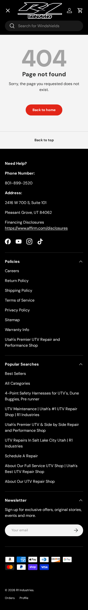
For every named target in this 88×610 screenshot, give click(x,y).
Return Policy (17, 280)
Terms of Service (19, 300)
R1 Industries (24, 590)
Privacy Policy (17, 310)
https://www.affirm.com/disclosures (36, 228)
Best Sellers (15, 373)
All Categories (17, 383)
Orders (10, 598)
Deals (16, 34)
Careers (12, 270)
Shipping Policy (18, 290)
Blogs (16, 135)
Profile (24, 598)
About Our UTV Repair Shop (30, 481)
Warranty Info (17, 329)
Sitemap (12, 319)
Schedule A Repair (21, 455)
